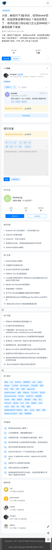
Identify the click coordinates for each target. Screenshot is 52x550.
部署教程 (7, 81)
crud (33, 382)
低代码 (15, 403)
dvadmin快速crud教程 (14, 261)
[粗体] (6, 142)
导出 (17, 389)
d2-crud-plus (24, 385)
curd (21, 403)
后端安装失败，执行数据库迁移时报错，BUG (25, 437)
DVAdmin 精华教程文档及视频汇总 (19, 321)
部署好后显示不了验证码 (13, 410)
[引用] (20, 146)
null (11, 488)
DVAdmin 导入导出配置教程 (16, 273)
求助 (13, 399)
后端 (34, 399)
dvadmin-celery (10, 392)
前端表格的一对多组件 (14, 288)
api (18, 406)
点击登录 (27, 108)
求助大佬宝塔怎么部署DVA (18, 467)
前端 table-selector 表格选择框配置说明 (22, 303)
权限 (19, 392)
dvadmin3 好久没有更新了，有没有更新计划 (22, 230)
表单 (12, 406)
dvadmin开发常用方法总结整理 (17, 269)
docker (7, 399)
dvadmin (18, 382)
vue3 (40, 403)
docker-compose (10, 396)
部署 (23, 389)
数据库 (19, 399)
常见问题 (34, 385)
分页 (27, 403)
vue (11, 382)
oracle (7, 406)
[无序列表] (6, 146)
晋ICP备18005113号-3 (35, 547)
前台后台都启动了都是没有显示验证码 (21, 364)
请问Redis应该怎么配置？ (18, 428)
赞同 (8, 87)
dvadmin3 (6, 10)
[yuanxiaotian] (6, 498)
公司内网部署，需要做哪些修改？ (21, 433)
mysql (32, 410)
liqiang (12, 525)
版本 (20, 413)
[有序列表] (11, 146)
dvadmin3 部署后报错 (14, 234)
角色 (25, 410)
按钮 (41, 385)
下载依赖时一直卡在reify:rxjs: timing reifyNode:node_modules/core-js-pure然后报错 (24, 331)
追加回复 (27, 115)
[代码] (15, 146)
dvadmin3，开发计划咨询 (15, 239)
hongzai (13, 516)
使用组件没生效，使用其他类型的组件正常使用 (23, 243)
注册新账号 (15, 179)
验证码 (33, 403)
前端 (6, 382)
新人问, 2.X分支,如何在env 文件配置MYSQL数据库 (25, 336)
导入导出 (34, 392)
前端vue (26, 392)
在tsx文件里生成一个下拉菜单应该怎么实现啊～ (26, 451)
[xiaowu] (6, 507)
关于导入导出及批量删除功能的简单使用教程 (23, 293)
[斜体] (11, 142)
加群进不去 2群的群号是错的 (19, 463)
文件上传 (8, 403)
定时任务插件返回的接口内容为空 (21, 447)
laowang (17, 197)
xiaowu (12, 506)
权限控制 (26, 382)
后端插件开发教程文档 (14, 265)
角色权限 (38, 396)
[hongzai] (6, 517)
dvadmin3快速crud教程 (14, 247)
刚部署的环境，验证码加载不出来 (18, 345)
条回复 (23, 87)
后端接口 (27, 399)
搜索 (28, 406)
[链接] (21, 142)
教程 (38, 410)
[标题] (14, 142)
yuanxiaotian (14, 497)
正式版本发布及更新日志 (15, 325)
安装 (22, 406)
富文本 (42, 392)
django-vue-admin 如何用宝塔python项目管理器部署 (26, 349)
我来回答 (16, 58)
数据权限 (28, 413)
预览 (28, 147)
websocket (31, 389)
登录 (6, 179)
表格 (43, 410)
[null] (6, 489)
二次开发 (15, 385)
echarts (21, 396)
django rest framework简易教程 (18, 284)
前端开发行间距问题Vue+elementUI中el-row (22, 353)
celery (40, 382)
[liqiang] (6, 526)
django (7, 385)
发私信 (38, 216)
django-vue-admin (11, 413)
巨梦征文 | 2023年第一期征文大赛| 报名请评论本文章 (26, 340)
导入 (40, 399)
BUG (6, 389)
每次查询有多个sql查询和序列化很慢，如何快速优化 (28, 442)
